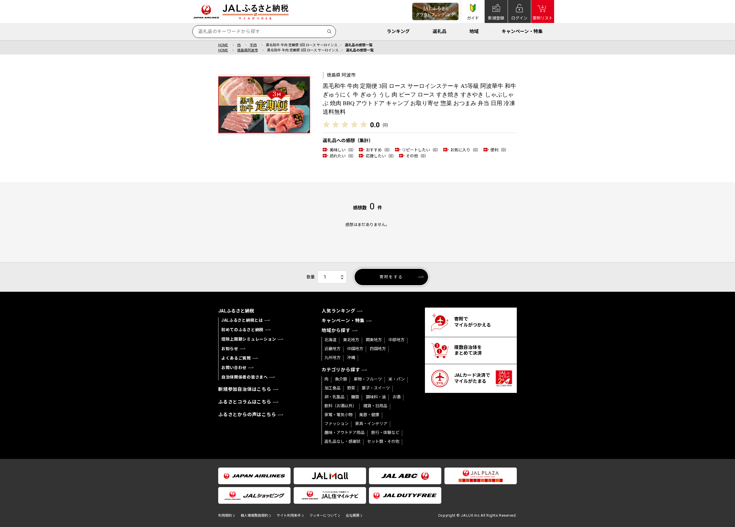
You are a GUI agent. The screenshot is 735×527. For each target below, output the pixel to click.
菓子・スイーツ (376, 388)
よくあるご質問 (236, 358)
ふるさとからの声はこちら (247, 414)
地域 (474, 31)
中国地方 (355, 348)
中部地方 (396, 339)
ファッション (336, 423)
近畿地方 (332, 348)
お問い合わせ (234, 367)
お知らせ (229, 348)
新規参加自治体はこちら (244, 389)
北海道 (330, 339)
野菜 (351, 388)
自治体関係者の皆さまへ (244, 377)
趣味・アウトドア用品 (344, 432)
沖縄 (351, 357)
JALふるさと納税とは (242, 320)
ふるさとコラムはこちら (244, 402)
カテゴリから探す (341, 369)
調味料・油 (376, 397)
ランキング (398, 31)
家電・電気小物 (338, 414)
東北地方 (351, 339)
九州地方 (332, 357)
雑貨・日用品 (375, 406)
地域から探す (336, 330)
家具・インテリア (371, 423)
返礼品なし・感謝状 (342, 441)
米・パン (396, 379)
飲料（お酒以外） (340, 406)
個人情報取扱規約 (254, 516)
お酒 (396, 397)
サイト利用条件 (289, 516)
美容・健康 (369, 414)
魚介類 (341, 379)
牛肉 (253, 45)
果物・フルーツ (368, 379)
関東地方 (374, 339)
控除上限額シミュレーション (248, 339)
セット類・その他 (383, 441)
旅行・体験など (385, 432)
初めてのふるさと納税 (242, 329)
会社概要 (352, 516)
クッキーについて (323, 516)
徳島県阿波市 (247, 50)
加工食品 (332, 388)
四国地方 (378, 348)
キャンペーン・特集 (522, 31)
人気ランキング (338, 311)
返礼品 (439, 31)
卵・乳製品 (334, 397)
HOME (223, 45)
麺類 (355, 397)
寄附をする (391, 277)
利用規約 (225, 516)
